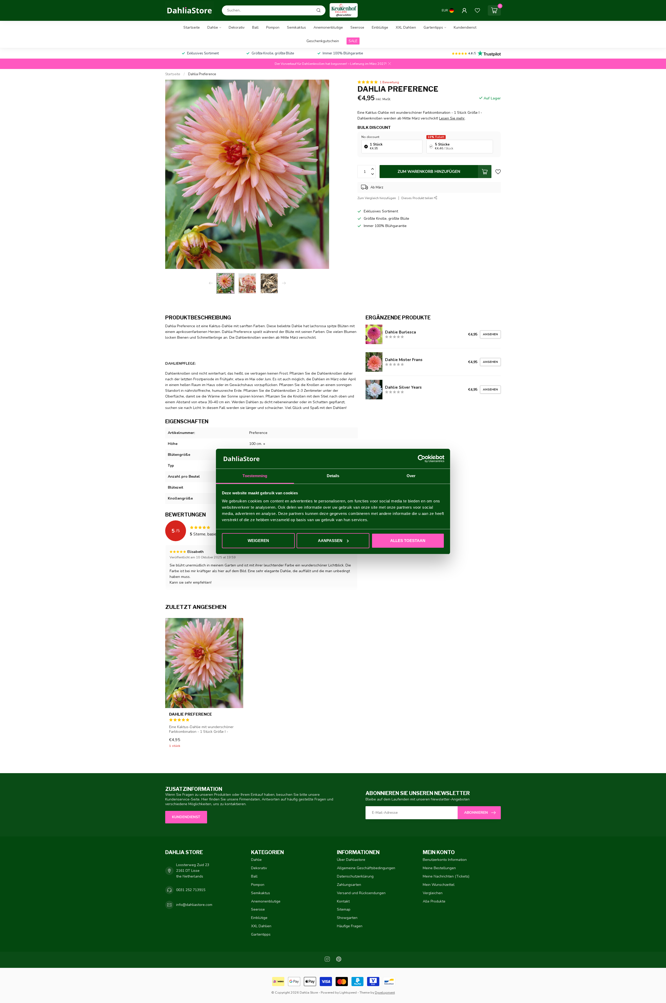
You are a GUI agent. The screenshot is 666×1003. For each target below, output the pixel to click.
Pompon (272, 27)
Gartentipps (433, 27)
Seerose (357, 27)
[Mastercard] (342, 981)
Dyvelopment (385, 992)
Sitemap (343, 909)
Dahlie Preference (190, 714)
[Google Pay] (294, 981)
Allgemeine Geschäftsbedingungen (366, 868)
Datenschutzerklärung (355, 876)
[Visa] (326, 981)
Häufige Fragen (349, 926)
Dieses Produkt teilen (417, 198)
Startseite (191, 27)
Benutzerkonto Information (445, 859)
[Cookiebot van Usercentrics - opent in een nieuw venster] (421, 459)
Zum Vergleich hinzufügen (376, 198)
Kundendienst (465, 27)
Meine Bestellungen (439, 868)
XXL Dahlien (406, 27)
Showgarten (347, 917)
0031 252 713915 (190, 889)
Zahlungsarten (349, 884)
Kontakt (343, 901)
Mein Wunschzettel (438, 884)
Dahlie (212, 27)
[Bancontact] (389, 981)
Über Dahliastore (351, 859)
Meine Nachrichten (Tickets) (446, 876)
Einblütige (380, 27)
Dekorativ (237, 27)
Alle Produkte (434, 901)
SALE (353, 41)
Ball (255, 27)
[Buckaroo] (373, 981)
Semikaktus (296, 27)
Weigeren (258, 540)
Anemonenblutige (328, 27)
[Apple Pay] (310, 981)
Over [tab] (411, 476)
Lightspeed (348, 992)
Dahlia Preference (202, 74)
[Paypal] (357, 981)
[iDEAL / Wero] (278, 981)
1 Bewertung (389, 82)
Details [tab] (333, 476)
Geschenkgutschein (322, 41)
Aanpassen (330, 540)
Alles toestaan (407, 540)
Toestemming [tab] (254, 476)
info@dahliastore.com (194, 904)
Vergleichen (433, 893)
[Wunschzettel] (477, 10)
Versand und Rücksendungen (361, 893)
